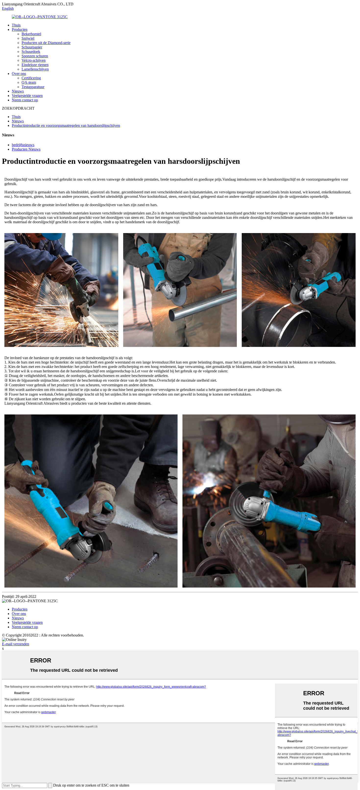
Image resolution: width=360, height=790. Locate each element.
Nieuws (18, 91)
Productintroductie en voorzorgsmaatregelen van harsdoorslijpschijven (66, 125)
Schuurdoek (31, 51)
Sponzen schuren (35, 56)
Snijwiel (28, 38)
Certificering (31, 78)
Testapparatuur (33, 87)
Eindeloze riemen (35, 65)
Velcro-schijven (34, 60)
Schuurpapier (32, 47)
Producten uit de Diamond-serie (46, 43)
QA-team (29, 82)
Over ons (19, 73)
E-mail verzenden (15, 644)
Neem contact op (25, 100)
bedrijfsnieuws (23, 145)
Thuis (16, 25)
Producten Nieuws (26, 149)
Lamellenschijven (35, 69)
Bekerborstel (31, 34)
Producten (19, 29)
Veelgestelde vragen (27, 96)
